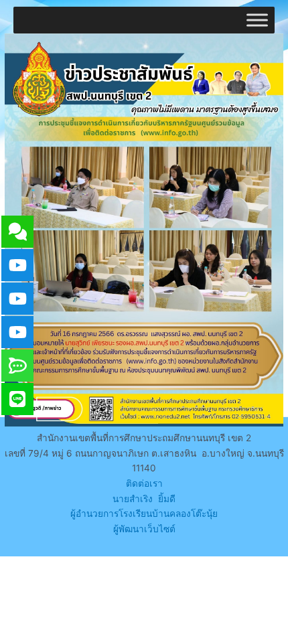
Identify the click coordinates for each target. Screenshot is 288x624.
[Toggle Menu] (257, 19)
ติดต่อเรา (144, 483)
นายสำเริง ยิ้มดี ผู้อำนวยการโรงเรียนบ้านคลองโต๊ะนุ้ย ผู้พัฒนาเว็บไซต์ (144, 513)
